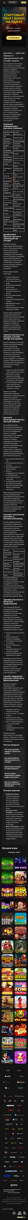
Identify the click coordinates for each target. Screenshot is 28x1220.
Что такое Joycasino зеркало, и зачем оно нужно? (12, 751)
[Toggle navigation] (4, 2)
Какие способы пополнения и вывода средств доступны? (13, 775)
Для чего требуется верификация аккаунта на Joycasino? (13, 784)
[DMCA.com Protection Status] (21, 1217)
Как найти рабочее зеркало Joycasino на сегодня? (12, 760)
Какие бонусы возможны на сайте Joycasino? (14, 767)
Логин (23, 2)
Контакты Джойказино (14, 1192)
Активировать (14, 38)
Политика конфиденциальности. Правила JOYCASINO (12, 1190)
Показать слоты (14, 852)
